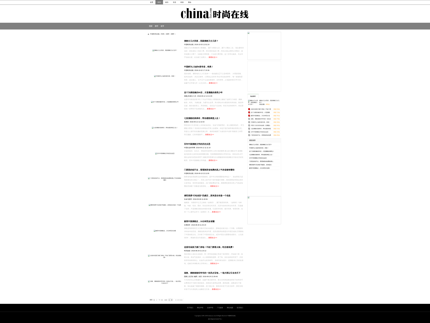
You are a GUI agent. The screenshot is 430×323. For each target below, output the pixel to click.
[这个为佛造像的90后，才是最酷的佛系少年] (165, 102)
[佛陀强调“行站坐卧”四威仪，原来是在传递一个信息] (165, 205)
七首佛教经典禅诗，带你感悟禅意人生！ (202, 118)
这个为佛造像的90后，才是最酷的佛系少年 (203, 92)
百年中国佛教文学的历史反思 (197, 144)
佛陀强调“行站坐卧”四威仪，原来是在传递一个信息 (207, 195)
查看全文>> (213, 57)
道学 (162, 26)
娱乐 (166, 2)
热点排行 (253, 96)
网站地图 (230, 308)
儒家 (151, 26)
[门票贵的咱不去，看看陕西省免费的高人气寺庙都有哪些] (165, 180)
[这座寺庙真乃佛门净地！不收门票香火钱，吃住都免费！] (165, 257)
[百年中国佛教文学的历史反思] (164, 153)
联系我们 (240, 308)
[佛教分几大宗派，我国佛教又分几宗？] (165, 50)
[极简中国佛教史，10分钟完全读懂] (165, 231)
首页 (151, 2)
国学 (167, 34)
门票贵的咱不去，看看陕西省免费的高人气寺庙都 (261, 135)
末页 (165, 300)
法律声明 (210, 308)
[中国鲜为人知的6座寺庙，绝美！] (164, 76)
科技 (182, 2)
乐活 (174, 2)
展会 (189, 2)
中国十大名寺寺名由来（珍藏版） (261, 125)
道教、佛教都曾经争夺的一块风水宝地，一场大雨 (261, 119)
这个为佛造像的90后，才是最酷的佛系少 (261, 151)
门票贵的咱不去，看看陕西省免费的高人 (261, 161)
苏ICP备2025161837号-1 (215, 319)
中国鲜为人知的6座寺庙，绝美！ (198, 67)
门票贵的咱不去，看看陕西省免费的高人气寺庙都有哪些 (209, 170)
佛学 (156, 26)
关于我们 (190, 308)
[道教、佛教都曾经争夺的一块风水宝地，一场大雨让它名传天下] (165, 283)
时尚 (159, 2)
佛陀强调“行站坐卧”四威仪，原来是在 (260, 165)
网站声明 (200, 308)
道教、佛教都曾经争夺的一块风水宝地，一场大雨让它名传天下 (212, 273)
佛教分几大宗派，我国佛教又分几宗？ (201, 41)
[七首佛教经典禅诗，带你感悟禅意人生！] (165, 127)
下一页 (161, 300)
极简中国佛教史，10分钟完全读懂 (199, 221)
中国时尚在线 (154, 34)
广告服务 (220, 308)
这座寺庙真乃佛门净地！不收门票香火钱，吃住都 (261, 109)
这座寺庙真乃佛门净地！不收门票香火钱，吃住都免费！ (209, 247)
